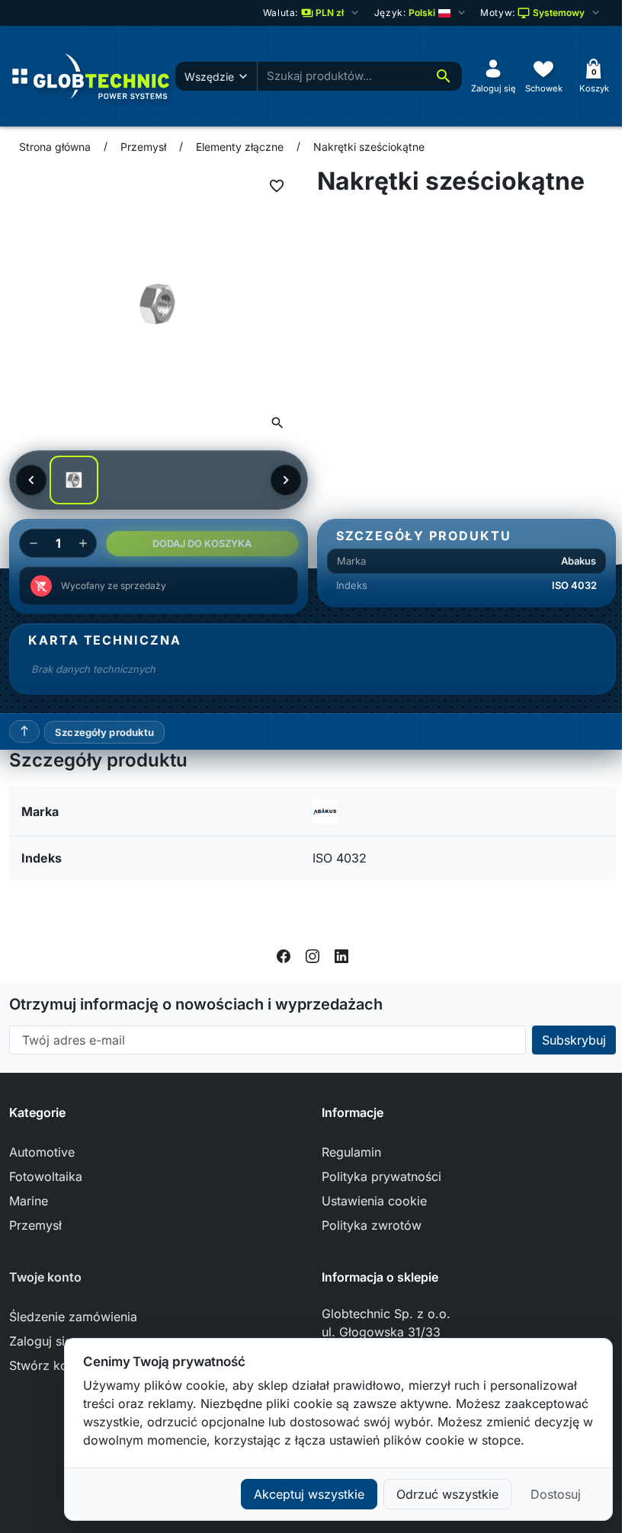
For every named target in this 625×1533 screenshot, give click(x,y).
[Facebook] (283, 955)
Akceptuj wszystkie (309, 1494)
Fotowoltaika (45, 1176)
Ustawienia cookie (374, 1200)
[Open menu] (20, 76)
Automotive (42, 1152)
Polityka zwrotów (371, 1225)
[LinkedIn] (341, 955)
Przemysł (35, 1225)
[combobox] (341, 76)
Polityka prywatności (381, 1176)
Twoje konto (45, 1277)
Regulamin (351, 1152)
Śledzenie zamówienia (73, 1316)
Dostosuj (555, 1494)
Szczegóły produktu (104, 732)
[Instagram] (312, 955)
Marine (28, 1200)
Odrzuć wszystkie (447, 1494)
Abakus (578, 561)
